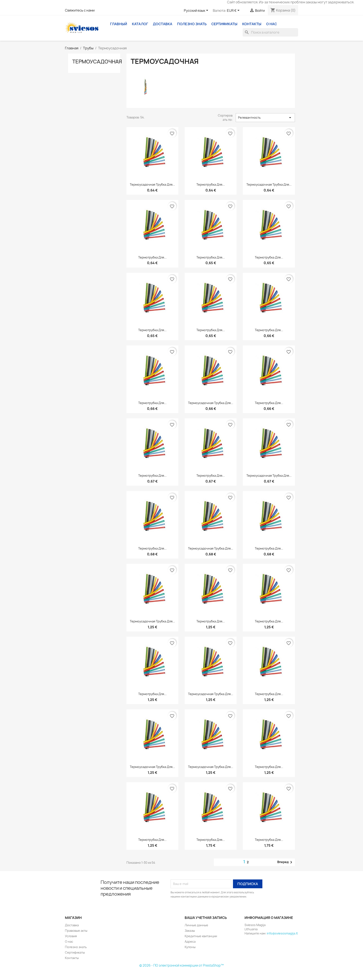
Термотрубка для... (210, 184)
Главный (118, 24)
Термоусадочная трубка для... (152, 184)
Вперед (285, 862)
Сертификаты (224, 24)
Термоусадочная (97, 61)
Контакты (251, 24)
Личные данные (196, 925)
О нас (271, 24)
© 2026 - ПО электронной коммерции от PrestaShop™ (181, 965)
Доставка (162, 24)
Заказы (190, 931)
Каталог (140, 24)
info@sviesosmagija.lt (282, 933)
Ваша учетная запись (206, 917)
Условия (71, 936)
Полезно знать (191, 24)
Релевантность (265, 117)
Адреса (190, 941)
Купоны (190, 947)
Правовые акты (76, 931)
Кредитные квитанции (201, 936)
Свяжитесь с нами (80, 10)
